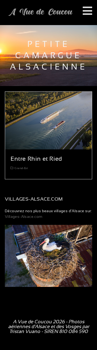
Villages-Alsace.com (24, 216)
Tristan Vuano (24, 331)
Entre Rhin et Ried (36, 158)
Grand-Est (21, 168)
